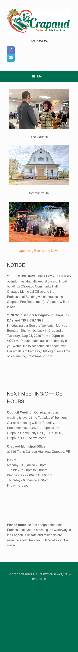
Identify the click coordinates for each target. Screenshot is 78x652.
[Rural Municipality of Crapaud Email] (11, 58)
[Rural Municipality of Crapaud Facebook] (11, 50)
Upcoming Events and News (39, 250)
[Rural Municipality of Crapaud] (39, 21)
